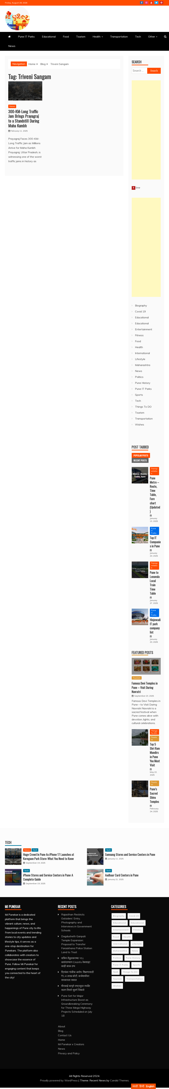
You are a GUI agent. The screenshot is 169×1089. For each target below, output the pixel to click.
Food (66, 36)
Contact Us (64, 1035)
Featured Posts (142, 652)
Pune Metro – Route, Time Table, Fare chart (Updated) (155, 495)
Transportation (119, 36)
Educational (49, 36)
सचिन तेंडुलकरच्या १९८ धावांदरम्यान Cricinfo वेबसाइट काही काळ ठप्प (75, 962)
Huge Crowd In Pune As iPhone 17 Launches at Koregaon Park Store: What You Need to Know (48, 856)
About (61, 1026)
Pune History (142, 382)
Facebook (141, 2)
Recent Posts (140, 460)
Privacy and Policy (69, 1053)
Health (97, 36)
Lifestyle (140, 359)
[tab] (141, 455)
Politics (139, 377)
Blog (60, 1030)
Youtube (151, 2)
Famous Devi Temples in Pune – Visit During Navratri (145, 687)
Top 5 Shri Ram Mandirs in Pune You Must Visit (155, 754)
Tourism (80, 36)
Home (61, 1039)
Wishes (139, 424)
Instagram (146, 2)
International (142, 353)
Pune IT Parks (26, 36)
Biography (141, 305)
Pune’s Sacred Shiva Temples (154, 795)
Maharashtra (142, 365)
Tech (138, 36)
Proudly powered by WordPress (59, 1080)
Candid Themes (119, 1080)
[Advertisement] (146, 130)
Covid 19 (140, 311)
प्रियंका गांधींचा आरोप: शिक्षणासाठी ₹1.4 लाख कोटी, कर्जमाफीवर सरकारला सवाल (77, 976)
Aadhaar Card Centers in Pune (121, 875)
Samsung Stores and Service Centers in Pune (130, 854)
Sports (139, 394)
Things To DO (143, 406)
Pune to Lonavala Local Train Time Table (155, 582)
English (150, 1086)
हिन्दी (141, 1086)
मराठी (135, 1086)
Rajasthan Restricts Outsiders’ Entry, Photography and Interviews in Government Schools (76, 922)
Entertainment (143, 329)
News (11, 46)
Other (151, 36)
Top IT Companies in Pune (155, 542)
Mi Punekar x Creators (71, 1044)
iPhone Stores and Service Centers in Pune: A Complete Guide (48, 877)
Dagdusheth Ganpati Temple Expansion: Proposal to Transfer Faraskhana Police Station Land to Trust (76, 944)
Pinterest (161, 2)
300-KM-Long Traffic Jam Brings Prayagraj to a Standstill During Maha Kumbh (23, 118)
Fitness (139, 335)
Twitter (156, 2)
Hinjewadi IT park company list (155, 626)
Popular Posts (141, 455)
